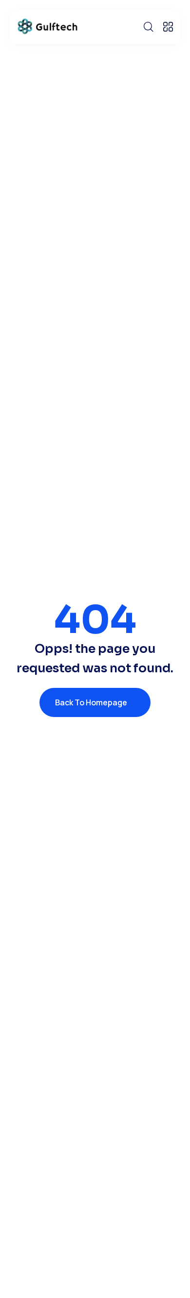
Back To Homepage (91, 702)
